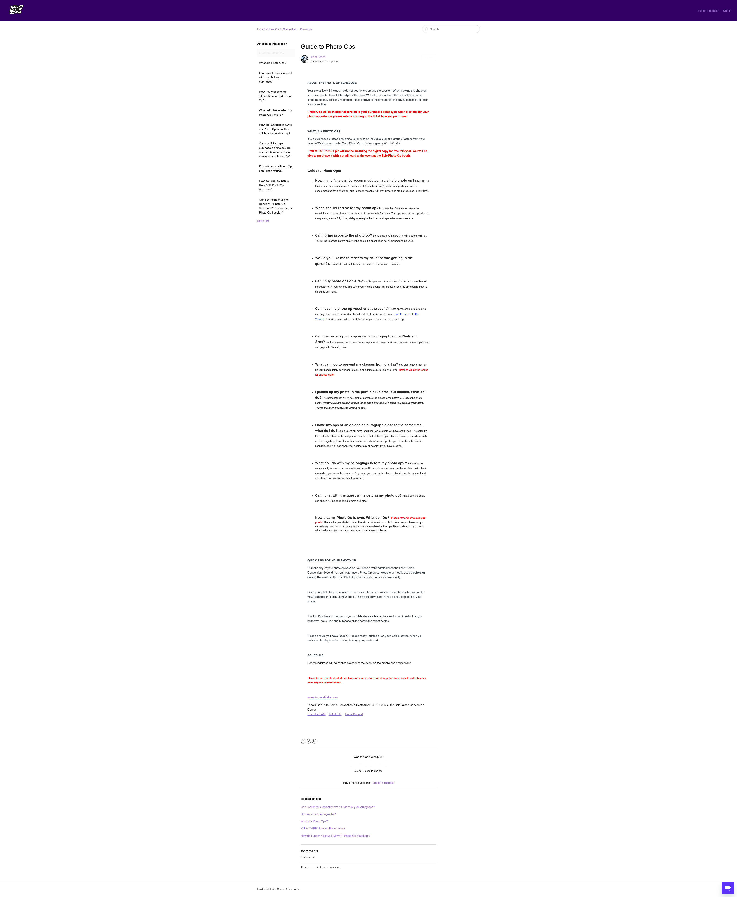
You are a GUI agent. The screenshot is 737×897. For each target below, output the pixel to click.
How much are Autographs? (318, 814)
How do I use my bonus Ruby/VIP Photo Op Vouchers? (274, 185)
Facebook (303, 741)
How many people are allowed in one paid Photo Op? (275, 95)
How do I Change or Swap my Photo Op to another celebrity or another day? (275, 129)
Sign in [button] (727, 10)
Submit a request (708, 10)
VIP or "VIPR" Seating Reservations (323, 828)
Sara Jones (318, 57)
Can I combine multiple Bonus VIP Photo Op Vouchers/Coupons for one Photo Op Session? (275, 205)
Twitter (308, 741)
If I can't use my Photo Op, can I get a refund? (275, 168)
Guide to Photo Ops (271, 53)
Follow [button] (428, 57)
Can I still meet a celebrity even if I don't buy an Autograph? (338, 807)
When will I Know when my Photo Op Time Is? (276, 112)
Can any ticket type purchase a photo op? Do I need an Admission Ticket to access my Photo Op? (275, 149)
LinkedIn (314, 741)
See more (263, 220)
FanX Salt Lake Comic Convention (276, 29)
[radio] (358, 764)
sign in (312, 867)
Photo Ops (306, 29)
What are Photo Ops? (272, 63)
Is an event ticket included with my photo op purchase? (275, 77)
